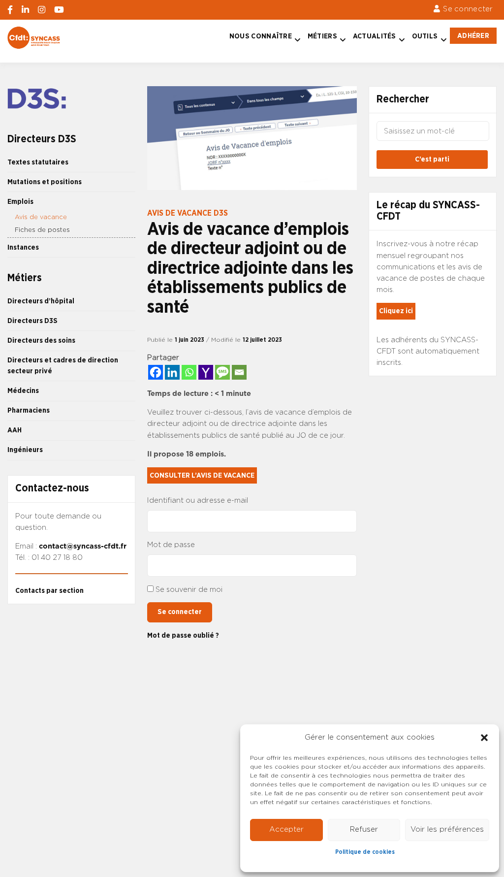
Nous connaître (260, 36)
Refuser (364, 829)
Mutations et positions (44, 182)
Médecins (23, 390)
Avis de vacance (41, 217)
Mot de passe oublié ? (183, 635)
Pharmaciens (28, 410)
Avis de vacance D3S (187, 213)
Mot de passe (171, 545)
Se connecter (468, 9)
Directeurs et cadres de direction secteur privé (62, 366)
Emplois (20, 201)
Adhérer (473, 35)
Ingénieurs (25, 450)
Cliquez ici (396, 311)
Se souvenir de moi (189, 589)
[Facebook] (155, 372)
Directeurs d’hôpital (40, 301)
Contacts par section (49, 590)
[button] (484, 738)
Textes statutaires (37, 162)
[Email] (239, 372)
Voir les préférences (447, 829)
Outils (425, 36)
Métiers (322, 36)
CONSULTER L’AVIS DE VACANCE (202, 475)
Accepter (286, 829)
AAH (14, 430)
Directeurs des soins (41, 340)
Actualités (374, 36)
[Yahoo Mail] (205, 372)
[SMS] (222, 372)
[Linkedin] (172, 372)
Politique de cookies (365, 852)
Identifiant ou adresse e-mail (197, 500)
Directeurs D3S (32, 321)
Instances (23, 247)
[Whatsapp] (189, 372)
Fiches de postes (42, 230)
